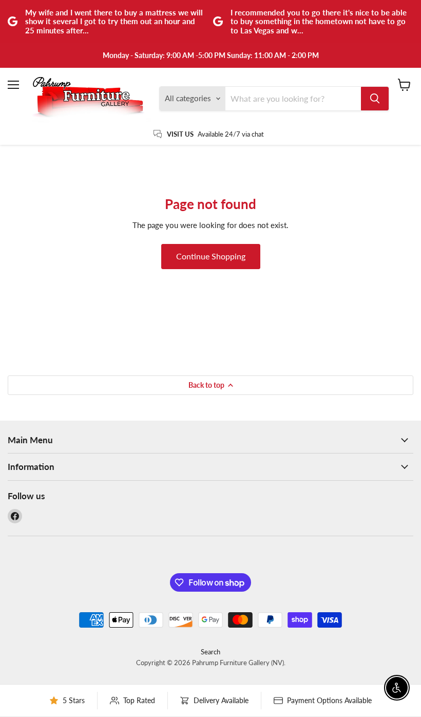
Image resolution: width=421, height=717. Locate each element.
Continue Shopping (210, 256)
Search (210, 652)
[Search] (375, 98)
